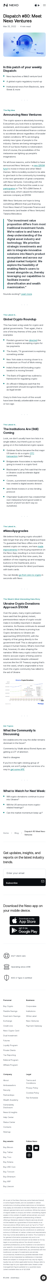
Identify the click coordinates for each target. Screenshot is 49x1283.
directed (33, 340)
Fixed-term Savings (11, 1016)
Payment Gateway (34, 1026)
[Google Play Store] (24, 930)
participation (9, 188)
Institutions (30, 1011)
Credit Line (8, 1026)
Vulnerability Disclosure (8, 1106)
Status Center (9, 1122)
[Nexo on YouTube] (36, 1148)
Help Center (8, 1117)
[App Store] (24, 920)
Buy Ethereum (9, 1177)
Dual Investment (10, 1035)
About (6, 1080)
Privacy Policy (32, 1088)
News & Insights (10, 1112)
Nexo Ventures (32, 1021)
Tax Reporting (9, 1055)
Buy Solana (8, 1162)
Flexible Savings (10, 1011)
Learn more (26, 294)
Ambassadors (9, 1085)
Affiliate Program (10, 1065)
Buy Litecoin (8, 1186)
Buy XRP (7, 1181)
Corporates (31, 1006)
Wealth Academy (10, 1100)
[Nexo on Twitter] (29, 1148)
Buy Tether (8, 1152)
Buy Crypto (8, 1006)
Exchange (7, 1021)
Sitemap (7, 1132)
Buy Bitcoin (8, 1147)
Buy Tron (7, 1157)
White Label (31, 1016)
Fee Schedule (32, 1098)
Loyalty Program (10, 1045)
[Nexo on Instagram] (29, 1155)
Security (6, 1090)
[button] (43, 1277)
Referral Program (10, 1060)
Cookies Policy (32, 1093)
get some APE (17, 769)
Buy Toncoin (8, 1172)
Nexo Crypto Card (11, 1031)
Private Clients (9, 1050)
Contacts (7, 1127)
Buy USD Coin (9, 1167)
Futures (6, 1040)
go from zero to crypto (30, 575)
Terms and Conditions (31, 1081)
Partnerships (8, 1095)
